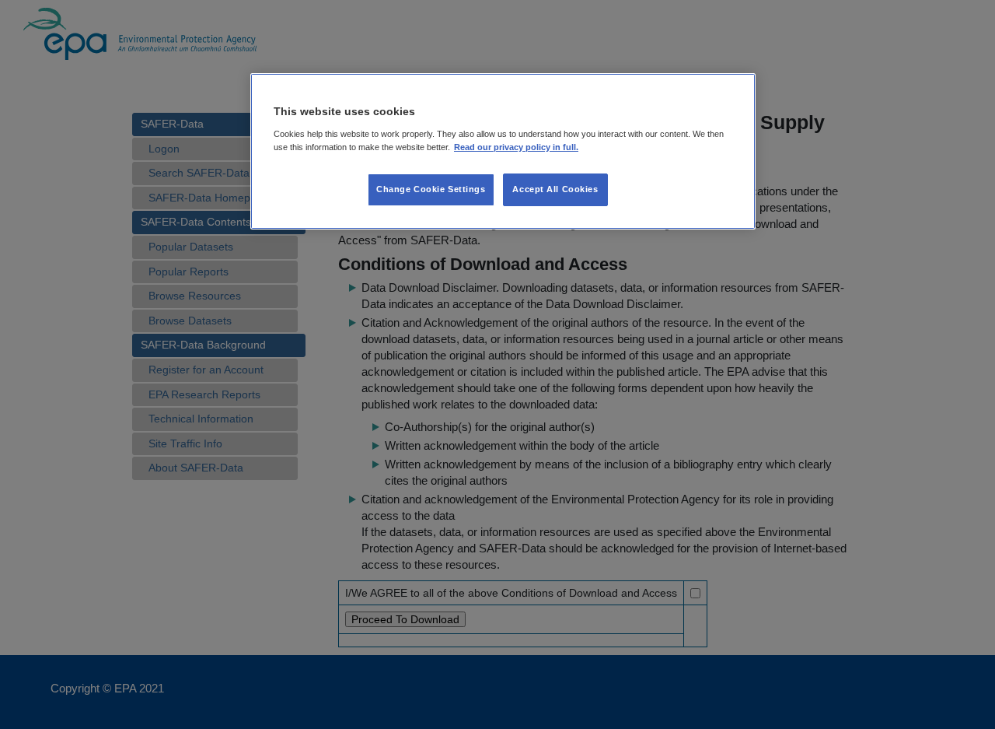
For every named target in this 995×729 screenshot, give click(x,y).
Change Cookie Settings (431, 188)
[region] (503, 151)
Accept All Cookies (555, 188)
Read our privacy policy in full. (516, 146)
